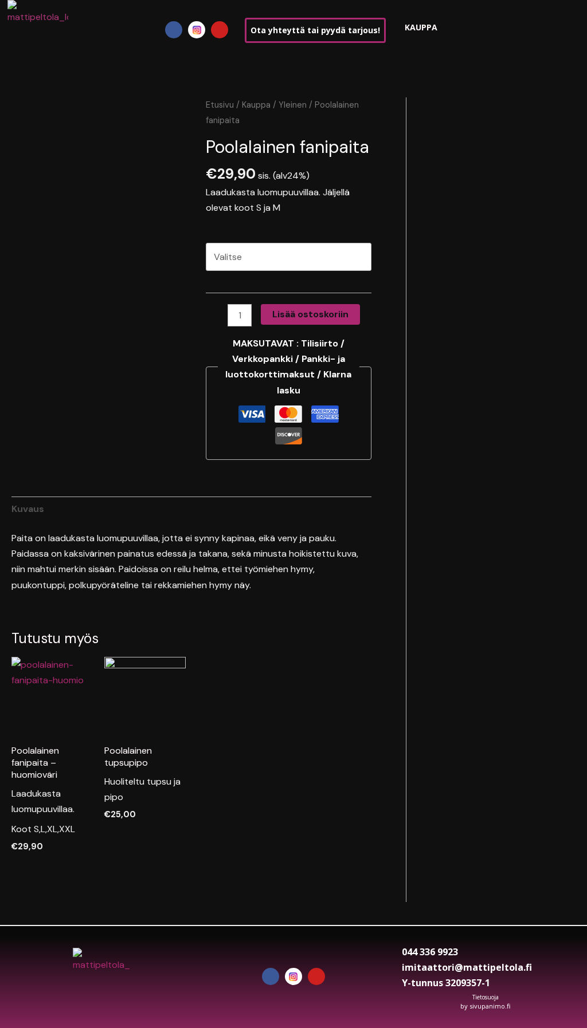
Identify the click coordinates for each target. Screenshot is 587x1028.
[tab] (27, 509)
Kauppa (256, 105)
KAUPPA (421, 27)
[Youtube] (219, 29)
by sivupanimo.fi (485, 1006)
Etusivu (220, 105)
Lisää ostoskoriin (310, 314)
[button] (102, 30)
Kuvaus (27, 509)
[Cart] (462, 29)
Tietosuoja (485, 997)
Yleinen (293, 105)
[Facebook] (173, 29)
